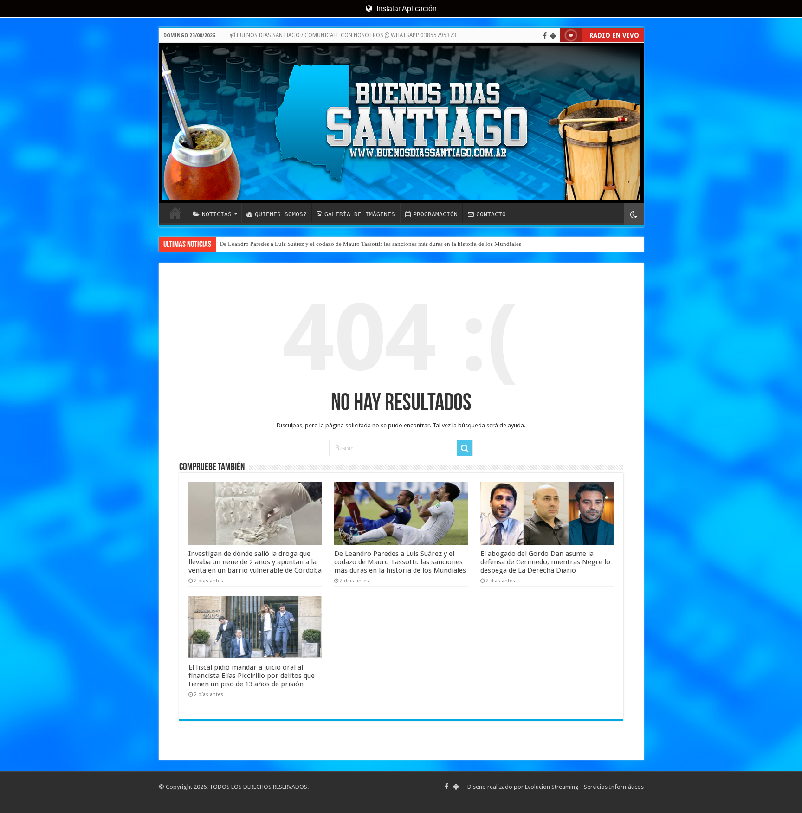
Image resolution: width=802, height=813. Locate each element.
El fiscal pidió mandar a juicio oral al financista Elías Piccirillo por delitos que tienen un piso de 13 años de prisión (251, 675)
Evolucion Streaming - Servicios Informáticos (584, 786)
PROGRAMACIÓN (435, 214)
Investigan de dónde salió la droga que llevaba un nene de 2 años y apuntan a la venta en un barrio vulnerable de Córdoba (255, 561)
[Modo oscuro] (634, 214)
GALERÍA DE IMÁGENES (359, 214)
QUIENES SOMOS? (281, 214)
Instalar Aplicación (406, 9)
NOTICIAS (217, 214)
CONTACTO (491, 214)
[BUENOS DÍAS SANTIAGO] (401, 123)
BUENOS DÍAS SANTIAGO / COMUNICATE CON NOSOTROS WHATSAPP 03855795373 (345, 35)
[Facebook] (545, 35)
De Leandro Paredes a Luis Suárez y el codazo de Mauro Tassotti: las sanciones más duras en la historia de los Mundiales (370, 243)
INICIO (175, 213)
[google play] (553, 35)
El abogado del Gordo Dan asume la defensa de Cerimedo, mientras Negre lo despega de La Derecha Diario (545, 561)
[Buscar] (464, 448)
